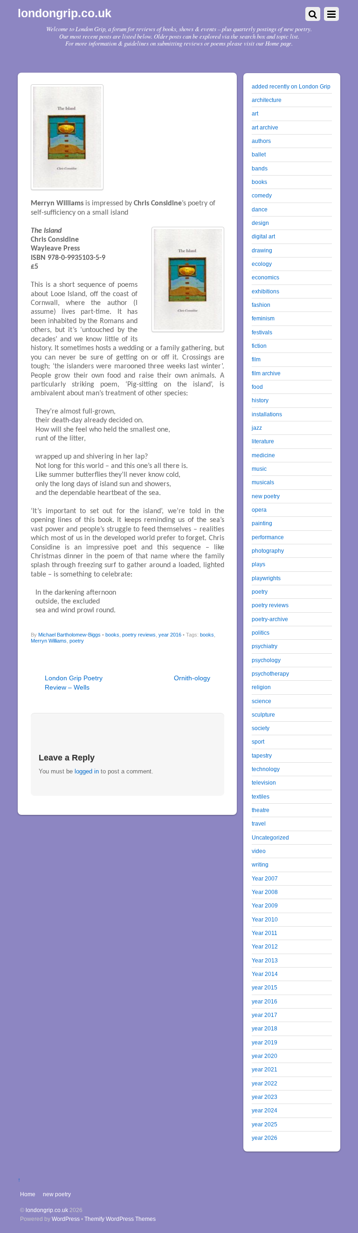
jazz (257, 428)
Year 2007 (265, 878)
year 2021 (264, 1069)
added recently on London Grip (291, 86)
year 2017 (264, 1015)
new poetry (266, 496)
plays (258, 564)
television (264, 782)
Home (27, 1194)
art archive (265, 127)
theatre (260, 810)
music (259, 469)
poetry (76, 641)
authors (261, 141)
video (259, 851)
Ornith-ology (192, 678)
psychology (266, 660)
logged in (87, 771)
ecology (262, 264)
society (260, 728)
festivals (262, 332)
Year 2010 (265, 919)
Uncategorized (270, 837)
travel (259, 823)
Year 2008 (265, 892)
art (255, 113)
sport (258, 741)
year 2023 (264, 1097)
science (261, 701)
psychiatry (264, 646)
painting (262, 523)
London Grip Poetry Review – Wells (74, 682)
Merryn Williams (49, 641)
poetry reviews (139, 634)
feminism (263, 318)
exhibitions (265, 291)
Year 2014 (265, 974)
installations (267, 414)
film (256, 359)
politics (260, 633)
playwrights (266, 578)
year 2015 (264, 987)
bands (260, 168)
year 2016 (169, 634)
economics (265, 277)
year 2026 (264, 1138)
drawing (262, 250)
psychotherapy (270, 674)
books (112, 634)
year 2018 (264, 1028)
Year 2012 (265, 946)
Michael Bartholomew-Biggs (69, 634)
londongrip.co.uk (47, 1210)
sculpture (263, 714)
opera (259, 510)
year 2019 (264, 1042)
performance (268, 537)
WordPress (66, 1219)
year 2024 (264, 1110)
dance (260, 209)
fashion (261, 305)
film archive (266, 373)
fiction (259, 346)
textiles (260, 796)
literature (263, 441)
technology (266, 769)
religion (261, 687)
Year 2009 (265, 905)
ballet (259, 154)
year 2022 (264, 1083)
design (260, 223)
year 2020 (264, 1056)
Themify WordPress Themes (120, 1219)
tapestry (262, 755)
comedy (262, 195)
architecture (267, 100)
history (260, 400)
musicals (263, 482)
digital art (263, 236)
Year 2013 (265, 960)
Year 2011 (264, 933)
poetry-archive (270, 619)
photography (268, 551)
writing (260, 864)
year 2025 (264, 1124)
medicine (263, 455)
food (257, 387)
